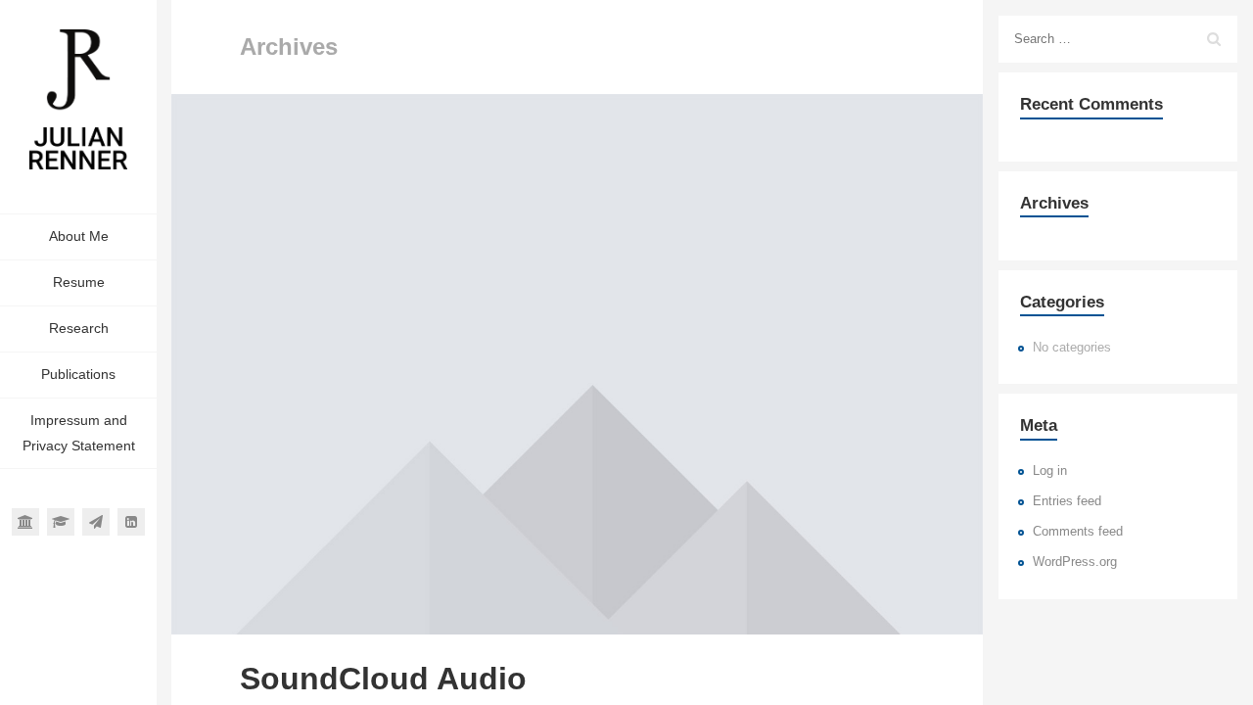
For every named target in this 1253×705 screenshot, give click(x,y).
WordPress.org (1075, 562)
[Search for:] (1117, 39)
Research (79, 328)
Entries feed (1067, 501)
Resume (79, 282)
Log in (1050, 471)
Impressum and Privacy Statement (79, 432)
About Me (79, 236)
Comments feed (1078, 532)
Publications (78, 374)
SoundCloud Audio (383, 678)
